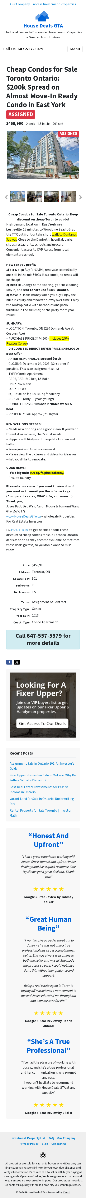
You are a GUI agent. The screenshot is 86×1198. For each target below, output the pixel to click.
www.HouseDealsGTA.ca (23, 516)
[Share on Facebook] (9, 662)
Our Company (20, 4)
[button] (6, 197)
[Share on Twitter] (17, 662)
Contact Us (59, 1144)
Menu (75, 49)
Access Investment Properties (54, 4)
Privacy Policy (28, 1144)
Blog (45, 1144)
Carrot (66, 1192)
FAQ (51, 1138)
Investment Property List (28, 1138)
